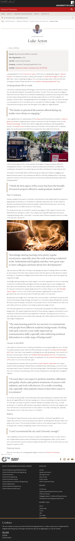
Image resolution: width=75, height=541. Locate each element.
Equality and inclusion (45, 472)
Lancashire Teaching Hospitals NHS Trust (47, 81)
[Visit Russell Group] (15, 459)
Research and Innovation (23, 14)
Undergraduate (10, 21)
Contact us (45, 14)
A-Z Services (42, 489)
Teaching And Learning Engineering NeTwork (51, 498)
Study (9, 14)
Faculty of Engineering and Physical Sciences (14, 470)
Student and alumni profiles (38, 21)
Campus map (42, 508)
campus (38, 119)
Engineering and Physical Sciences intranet (50, 491)
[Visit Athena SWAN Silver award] (6, 459)
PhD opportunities (44, 475)
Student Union (19, 126)
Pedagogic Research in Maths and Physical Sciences (53, 496)
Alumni (41, 506)
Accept (5, 532)
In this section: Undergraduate (16, 18)
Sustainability (43, 518)
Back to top (5, 454)
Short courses (43, 477)
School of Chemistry (9, 9)
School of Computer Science (10, 479)
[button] (72, 9)
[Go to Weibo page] (68, 459)
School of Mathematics (9, 484)
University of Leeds (29, 74)
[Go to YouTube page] (72, 459)
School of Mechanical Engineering (12, 486)
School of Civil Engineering (10, 477)
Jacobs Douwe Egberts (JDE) (53, 76)
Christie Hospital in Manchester (47, 363)
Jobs (40, 513)
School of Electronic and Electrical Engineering (15, 481)
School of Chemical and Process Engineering (14, 472)
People (36, 14)
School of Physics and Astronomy (11, 488)
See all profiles (14, 48)
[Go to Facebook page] (60, 459)
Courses (41, 470)
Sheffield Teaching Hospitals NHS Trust (43, 355)
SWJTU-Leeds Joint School (46, 481)
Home (3, 14)
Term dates (42, 515)
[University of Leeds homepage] (65, 3)
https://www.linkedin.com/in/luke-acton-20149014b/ (31, 68)
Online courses (43, 479)
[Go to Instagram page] (64, 459)
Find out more (6, 537)
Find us (41, 511)
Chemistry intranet (44, 494)
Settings (4, 535)
